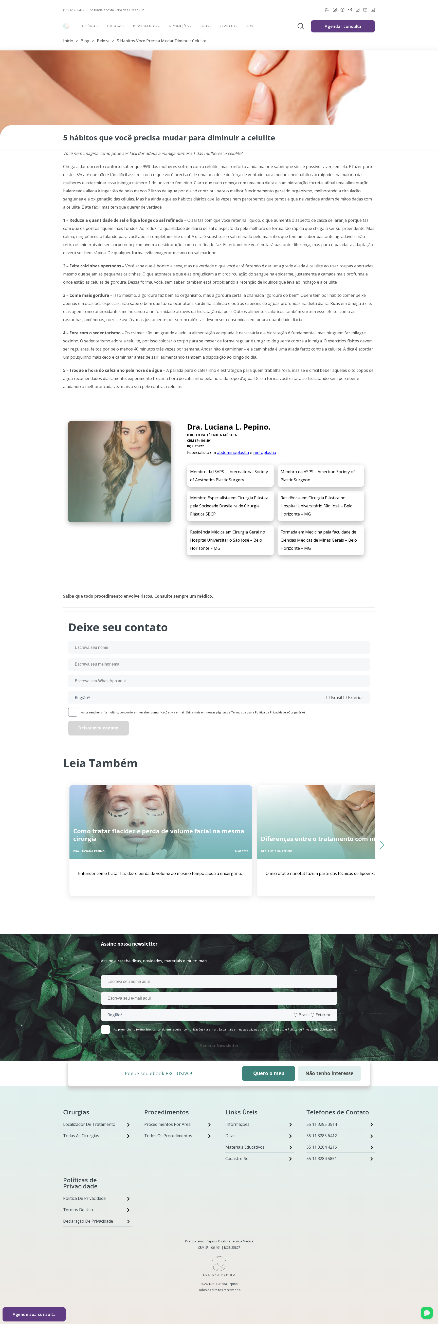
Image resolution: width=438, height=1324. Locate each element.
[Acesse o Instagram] (335, 11)
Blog (250, 26)
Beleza (103, 41)
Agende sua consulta (34, 1314)
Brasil (336, 697)
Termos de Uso (78, 1209)
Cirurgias (114, 26)
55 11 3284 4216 (321, 1147)
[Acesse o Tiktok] (358, 11)
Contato (227, 26)
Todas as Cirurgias (81, 1135)
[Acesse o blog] (327, 11)
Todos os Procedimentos (168, 1135)
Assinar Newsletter (219, 1045)
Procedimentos (145, 26)
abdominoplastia (233, 452)
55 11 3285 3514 (321, 1124)
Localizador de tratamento (89, 1124)
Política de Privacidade (270, 712)
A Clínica (88, 26)
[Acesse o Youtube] (365, 11)
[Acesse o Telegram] (350, 11)
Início (68, 41)
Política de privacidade (84, 1198)
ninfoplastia (264, 452)
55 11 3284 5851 (321, 1158)
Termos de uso (241, 712)
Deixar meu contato (98, 728)
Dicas (204, 26)
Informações (179, 26)
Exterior (355, 697)
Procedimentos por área (167, 1124)
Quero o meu (268, 1073)
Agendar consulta (343, 26)
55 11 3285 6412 (321, 1135)
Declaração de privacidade (88, 1221)
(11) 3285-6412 (73, 10)
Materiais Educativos (245, 1147)
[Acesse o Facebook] (342, 11)
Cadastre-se (236, 1158)
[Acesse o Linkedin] (373, 11)
